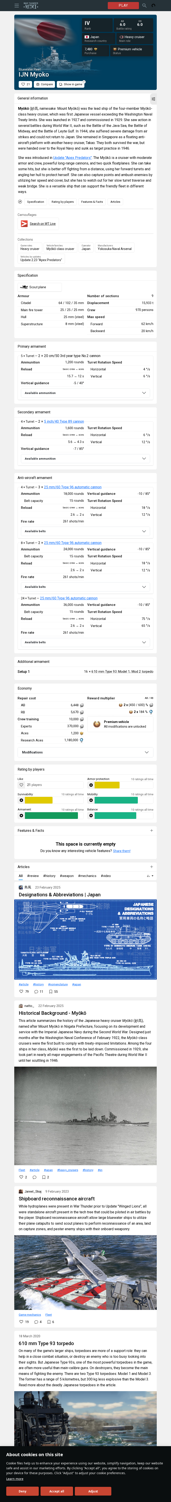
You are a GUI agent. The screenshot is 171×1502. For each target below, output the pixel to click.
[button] (153, 99)
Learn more (14, 1479)
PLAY (123, 5)
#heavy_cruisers (67, 1170)
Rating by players (63, 201)
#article (23, 984)
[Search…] (144, 5)
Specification (35, 201)
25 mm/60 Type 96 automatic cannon (73, 487)
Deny (22, 1491)
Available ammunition (40, 393)
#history (38, 984)
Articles (115, 201)
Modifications (32, 752)
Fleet (22, 1170)
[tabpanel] (85, 378)
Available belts (35, 531)
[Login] (153, 5)
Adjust (93, 1491)
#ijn (100, 1170)
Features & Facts (92, 201)
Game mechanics (30, 1314)
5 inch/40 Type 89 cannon (64, 421)
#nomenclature (58, 984)
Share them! (121, 851)
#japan (76, 984)
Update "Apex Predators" (72, 158)
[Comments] (34, 1177)
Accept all (56, 1491)
